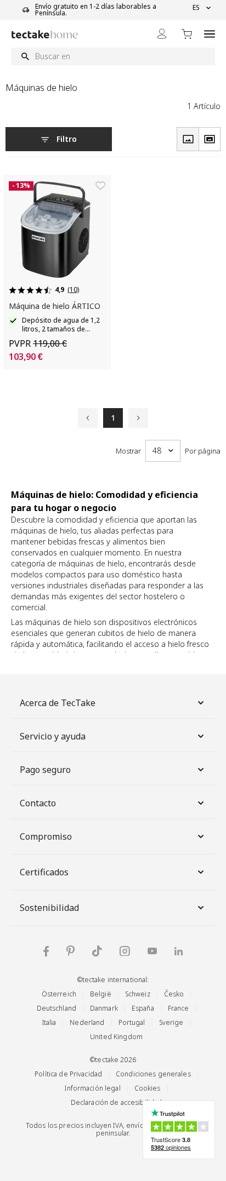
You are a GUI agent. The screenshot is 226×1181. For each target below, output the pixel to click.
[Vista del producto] (188, 139)
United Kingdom (116, 1036)
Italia (49, 1022)
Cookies (147, 1088)
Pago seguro (45, 770)
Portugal (131, 1022)
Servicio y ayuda (53, 736)
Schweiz (137, 994)
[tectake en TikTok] (97, 950)
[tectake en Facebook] (46, 951)
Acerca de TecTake (57, 703)
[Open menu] (209, 33)
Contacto (38, 803)
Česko (174, 994)
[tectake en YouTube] (152, 951)
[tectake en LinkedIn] (178, 951)
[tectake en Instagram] (125, 951)
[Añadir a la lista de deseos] (100, 185)
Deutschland (56, 1008)
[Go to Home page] (44, 34)
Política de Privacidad (68, 1074)
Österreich (59, 994)
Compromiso (46, 836)
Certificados (44, 872)
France (178, 1008)
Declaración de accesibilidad (116, 1102)
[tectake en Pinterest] (70, 950)
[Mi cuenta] (161, 33)
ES (196, 7)
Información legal (92, 1088)
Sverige (171, 1022)
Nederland (87, 1022)
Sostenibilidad (49, 908)
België (100, 994)
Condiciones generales (153, 1074)
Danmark (104, 1008)
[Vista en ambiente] (210, 139)
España (143, 1008)
